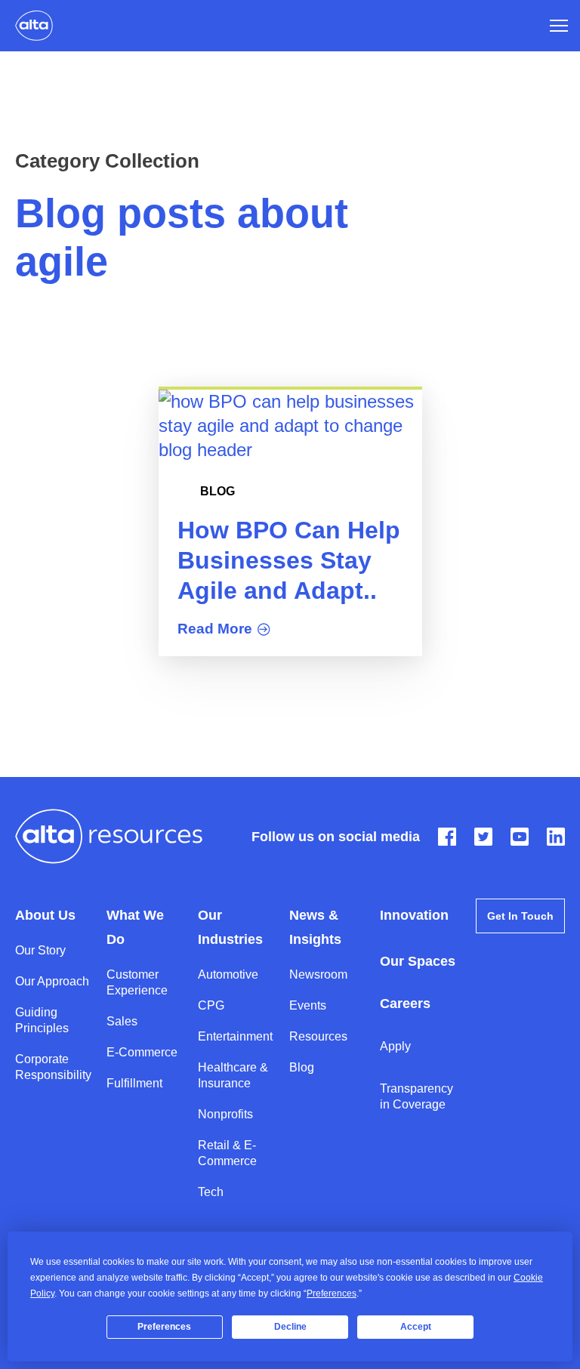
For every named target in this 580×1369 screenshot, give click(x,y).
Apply (395, 1046)
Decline (290, 1326)
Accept (415, 1326)
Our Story (40, 950)
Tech (211, 1192)
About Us (45, 915)
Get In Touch (520, 916)
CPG (211, 1005)
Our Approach (52, 981)
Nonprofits (225, 1114)
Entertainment (235, 1036)
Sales (121, 1021)
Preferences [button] (331, 1293)
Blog (217, 491)
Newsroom (318, 974)
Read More (214, 629)
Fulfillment (134, 1083)
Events (307, 1005)
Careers (405, 1003)
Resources (318, 1036)
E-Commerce (141, 1052)
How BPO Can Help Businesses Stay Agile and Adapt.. (288, 560)
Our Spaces (417, 961)
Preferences (164, 1326)
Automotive (228, 974)
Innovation (414, 915)
